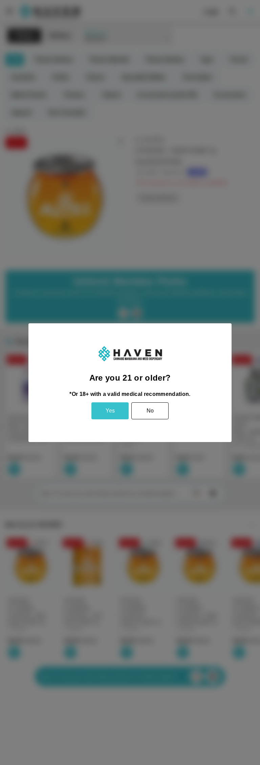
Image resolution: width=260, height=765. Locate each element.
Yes (110, 411)
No (150, 411)
